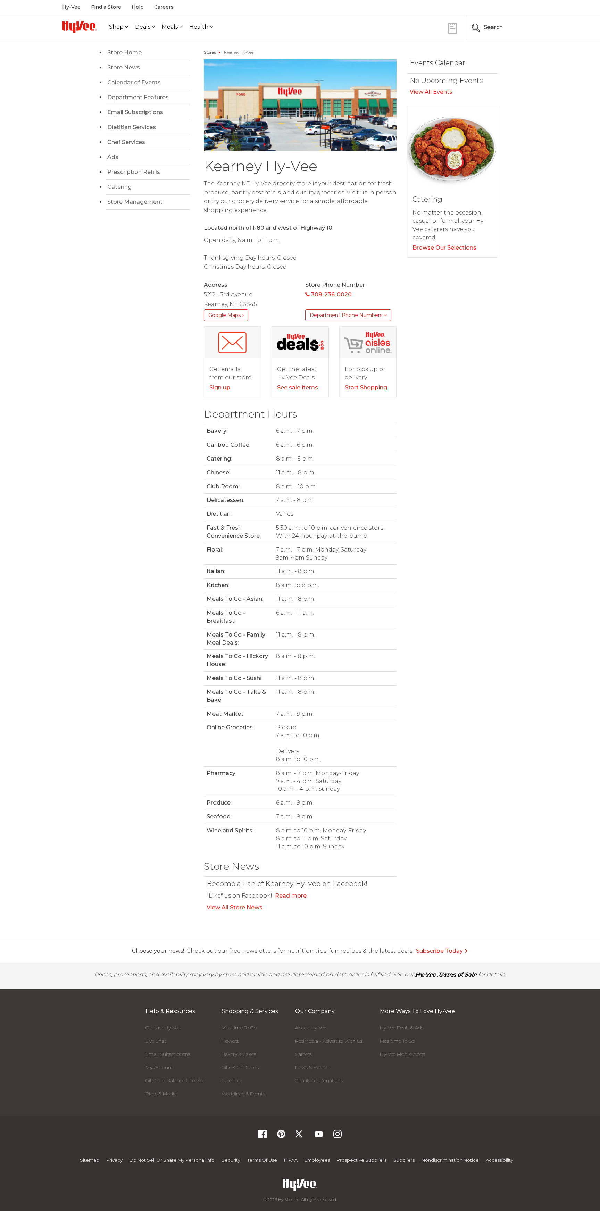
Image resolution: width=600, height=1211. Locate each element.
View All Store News (234, 907)
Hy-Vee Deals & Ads (401, 1028)
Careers (164, 7)
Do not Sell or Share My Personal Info (172, 1160)
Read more (291, 895)
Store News (123, 67)
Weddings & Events (243, 1094)
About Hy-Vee (310, 1028)
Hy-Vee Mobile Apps (402, 1054)
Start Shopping (366, 387)
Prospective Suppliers (361, 1160)
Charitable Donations (319, 1080)
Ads (112, 157)
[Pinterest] (281, 1136)
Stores (210, 52)
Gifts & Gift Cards (240, 1067)
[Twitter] (300, 1136)
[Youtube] (319, 1136)
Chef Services (126, 142)
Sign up (219, 387)
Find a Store (106, 7)
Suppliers (404, 1160)
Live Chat (155, 1041)
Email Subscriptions (135, 112)
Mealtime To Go (239, 1028)
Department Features (138, 97)
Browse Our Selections (444, 247)
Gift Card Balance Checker (174, 1080)
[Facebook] (262, 1136)
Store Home (124, 52)
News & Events (311, 1067)
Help (138, 7)
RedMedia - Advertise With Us (328, 1041)
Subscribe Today (439, 951)
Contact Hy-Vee (162, 1028)
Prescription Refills (133, 172)
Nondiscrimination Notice (450, 1160)
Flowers (230, 1041)
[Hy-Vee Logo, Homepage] (79, 26)
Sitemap (89, 1160)
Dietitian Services (131, 127)
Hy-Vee (71, 7)
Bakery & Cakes (239, 1054)
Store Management (134, 202)
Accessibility (499, 1160)
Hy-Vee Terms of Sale (446, 974)
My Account (159, 1067)
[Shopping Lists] (452, 27)
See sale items (297, 387)
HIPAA (291, 1160)
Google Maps (225, 315)
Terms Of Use (262, 1160)
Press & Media (161, 1094)
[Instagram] (337, 1136)
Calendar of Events (134, 82)
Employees (317, 1160)
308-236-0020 (331, 294)
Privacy (114, 1160)
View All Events (431, 92)
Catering (119, 187)
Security (231, 1160)
